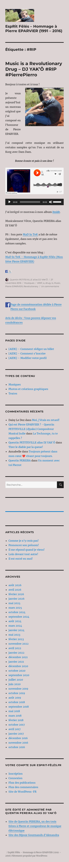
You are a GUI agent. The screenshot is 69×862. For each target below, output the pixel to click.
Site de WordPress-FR (22, 791)
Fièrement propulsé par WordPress (29, 855)
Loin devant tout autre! (23, 554)
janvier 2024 (16, 630)
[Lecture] (9, 202)
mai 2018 (14, 711)
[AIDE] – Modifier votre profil (28, 358)
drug (48, 283)
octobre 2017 (17, 724)
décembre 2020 (18, 666)
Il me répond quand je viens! (27, 549)
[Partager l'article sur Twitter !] (10, 271)
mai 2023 (14, 634)
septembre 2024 (19, 616)
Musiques (29, 283)
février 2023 (16, 639)
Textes (13, 393)
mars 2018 (15, 715)
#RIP (39, 283)
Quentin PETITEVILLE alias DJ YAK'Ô (29, 279)
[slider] (57, 202)
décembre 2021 (18, 657)
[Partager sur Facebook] (6, 271)
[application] (34, 202)
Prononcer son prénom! (24, 545)
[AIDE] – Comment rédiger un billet (31, 349)
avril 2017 (15, 729)
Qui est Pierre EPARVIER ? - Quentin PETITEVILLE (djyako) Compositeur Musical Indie (31, 429)
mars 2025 (15, 607)
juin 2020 (15, 684)
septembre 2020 (19, 675)
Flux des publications (22, 782)
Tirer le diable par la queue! (26, 447)
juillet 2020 (16, 679)
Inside (56, 212)
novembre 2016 (18, 742)
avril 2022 (15, 648)
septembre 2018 (19, 706)
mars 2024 (15, 625)
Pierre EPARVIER (14, 286)
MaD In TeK (30, 234)
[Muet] (50, 202)
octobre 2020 (17, 670)
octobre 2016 (17, 747)
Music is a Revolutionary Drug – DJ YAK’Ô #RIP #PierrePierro (33, 69)
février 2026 (16, 594)
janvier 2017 (16, 733)
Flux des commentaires (23, 787)
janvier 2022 (16, 652)
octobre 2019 (17, 693)
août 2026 (15, 585)
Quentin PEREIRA (20, 460)
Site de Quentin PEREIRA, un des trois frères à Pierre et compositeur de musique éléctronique (35, 826)
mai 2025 (14, 603)
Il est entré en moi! (21, 558)
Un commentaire (50, 286)
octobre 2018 (17, 702)
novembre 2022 (19, 643)
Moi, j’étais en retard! (46, 420)
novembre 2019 (18, 688)
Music (57, 283)
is (52, 283)
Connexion (15, 778)
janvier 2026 (17, 598)
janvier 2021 (16, 661)
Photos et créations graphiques (28, 389)
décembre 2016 (18, 738)
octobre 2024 (17, 612)
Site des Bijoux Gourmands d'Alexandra (34, 835)
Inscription (16, 773)
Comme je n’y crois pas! (24, 540)
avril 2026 (15, 589)
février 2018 (16, 720)
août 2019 (15, 697)
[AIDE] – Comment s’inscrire (27, 353)
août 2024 (15, 621)
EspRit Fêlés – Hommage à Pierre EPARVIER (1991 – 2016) (33, 28)
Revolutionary (31, 286)
